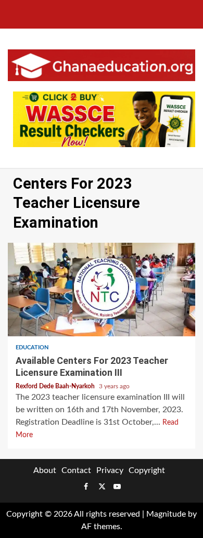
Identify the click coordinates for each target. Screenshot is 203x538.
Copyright (147, 470)
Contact (76, 470)
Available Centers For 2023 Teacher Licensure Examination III (101, 289)
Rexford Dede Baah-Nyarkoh (56, 386)
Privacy (109, 470)
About (44, 470)
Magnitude (166, 514)
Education (32, 347)
